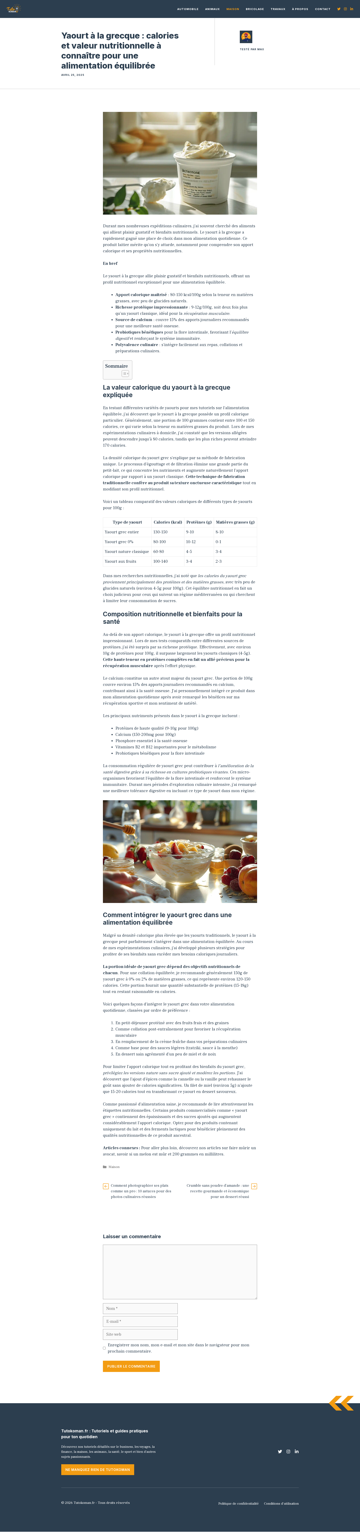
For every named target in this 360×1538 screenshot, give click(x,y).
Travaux (278, 9)
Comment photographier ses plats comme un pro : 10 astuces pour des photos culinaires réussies (141, 1191)
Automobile (188, 9)
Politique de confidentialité (238, 1503)
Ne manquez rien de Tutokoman (97, 1470)
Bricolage (255, 9)
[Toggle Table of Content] (123, 373)
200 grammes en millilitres (197, 1154)
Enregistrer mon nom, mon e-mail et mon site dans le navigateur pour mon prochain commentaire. (178, 1348)
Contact (323, 9)
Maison (232, 9)
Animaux (212, 9)
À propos (300, 9)
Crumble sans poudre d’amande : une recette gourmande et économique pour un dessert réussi (218, 1191)
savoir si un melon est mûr (142, 1154)
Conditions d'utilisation (281, 1503)
